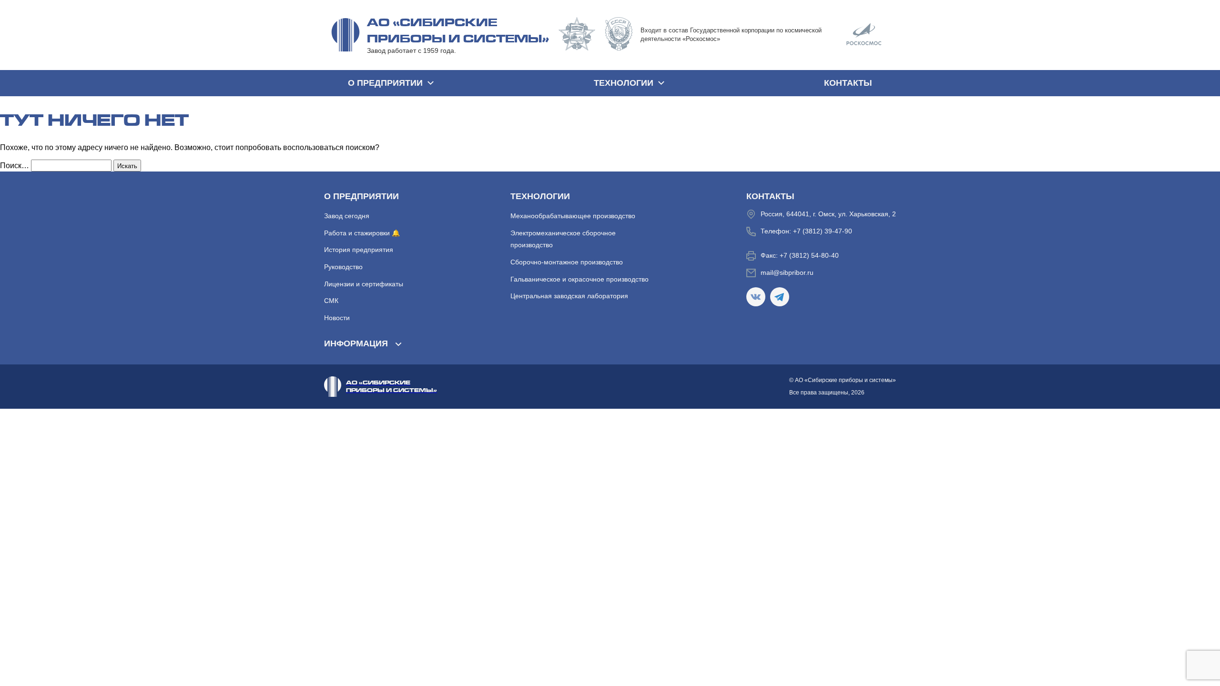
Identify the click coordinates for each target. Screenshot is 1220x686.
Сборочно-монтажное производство (566, 262)
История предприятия (358, 249)
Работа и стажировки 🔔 (362, 233)
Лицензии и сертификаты (363, 284)
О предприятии (385, 83)
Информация (356, 343)
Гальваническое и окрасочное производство (579, 279)
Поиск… (14, 165)
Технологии (623, 83)
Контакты (848, 83)
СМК (331, 300)
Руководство (343, 267)
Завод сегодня (346, 216)
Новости (337, 318)
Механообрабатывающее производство (572, 216)
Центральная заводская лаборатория (569, 296)
